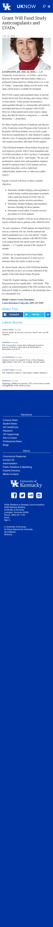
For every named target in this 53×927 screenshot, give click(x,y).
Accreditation (10, 531)
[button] (49, 6)
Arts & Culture (10, 437)
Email (6, 517)
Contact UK (8, 459)
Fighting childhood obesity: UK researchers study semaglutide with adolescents (26, 384)
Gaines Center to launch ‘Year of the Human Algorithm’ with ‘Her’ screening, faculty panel (23, 361)
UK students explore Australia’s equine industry (24, 372)
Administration (10, 463)
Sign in (7, 519)
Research (8, 430)
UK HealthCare (10, 427)
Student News (10, 423)
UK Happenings (11, 434)
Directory (8, 534)
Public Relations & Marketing (17, 467)
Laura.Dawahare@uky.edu (15, 302)
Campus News (10, 420)
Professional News (12, 441)
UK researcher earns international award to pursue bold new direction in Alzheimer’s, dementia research (23, 347)
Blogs (6, 444)
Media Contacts (11, 474)
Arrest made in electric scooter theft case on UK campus (25, 333)
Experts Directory (11, 470)
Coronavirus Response (14, 456)
